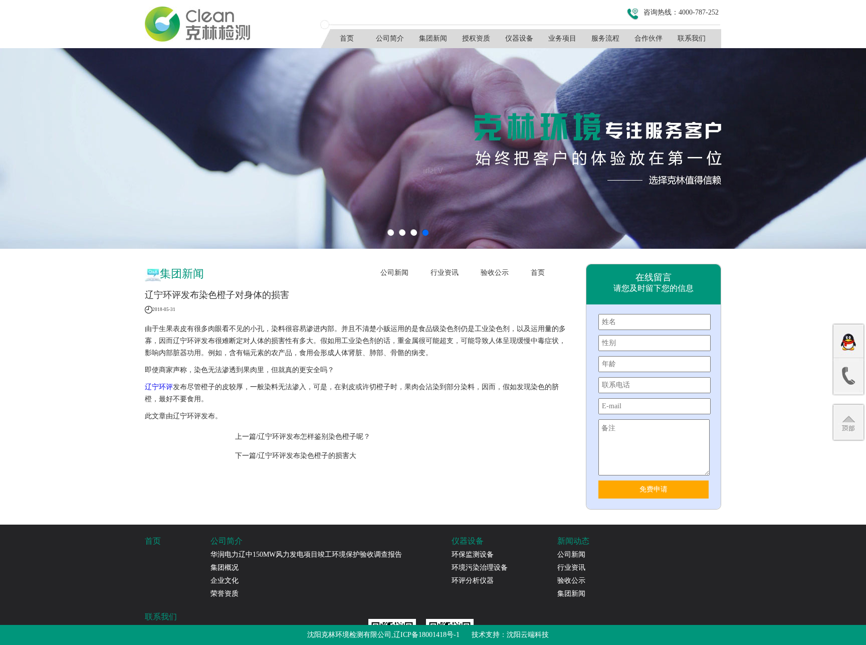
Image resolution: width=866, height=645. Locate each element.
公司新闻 (394, 272)
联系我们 (692, 38)
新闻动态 (573, 541)
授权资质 (476, 38)
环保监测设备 (473, 554)
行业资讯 (444, 272)
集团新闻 (433, 38)
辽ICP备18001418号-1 (426, 634)
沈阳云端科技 (528, 634)
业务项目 (562, 38)
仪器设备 (519, 38)
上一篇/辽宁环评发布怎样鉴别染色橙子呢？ (302, 436)
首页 (347, 38)
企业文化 (224, 580)
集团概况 (224, 567)
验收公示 (495, 272)
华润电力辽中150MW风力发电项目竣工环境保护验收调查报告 (306, 554)
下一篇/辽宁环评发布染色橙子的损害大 (295, 455)
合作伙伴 (648, 38)
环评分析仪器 (473, 580)
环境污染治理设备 (480, 567)
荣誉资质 (224, 593)
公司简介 (390, 38)
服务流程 (605, 38)
